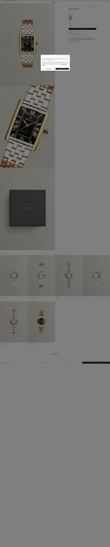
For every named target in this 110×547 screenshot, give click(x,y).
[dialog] (55, 63)
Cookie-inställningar (48, 68)
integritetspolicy (64, 64)
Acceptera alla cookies (62, 68)
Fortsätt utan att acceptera (65, 55)
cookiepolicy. (43, 65)
